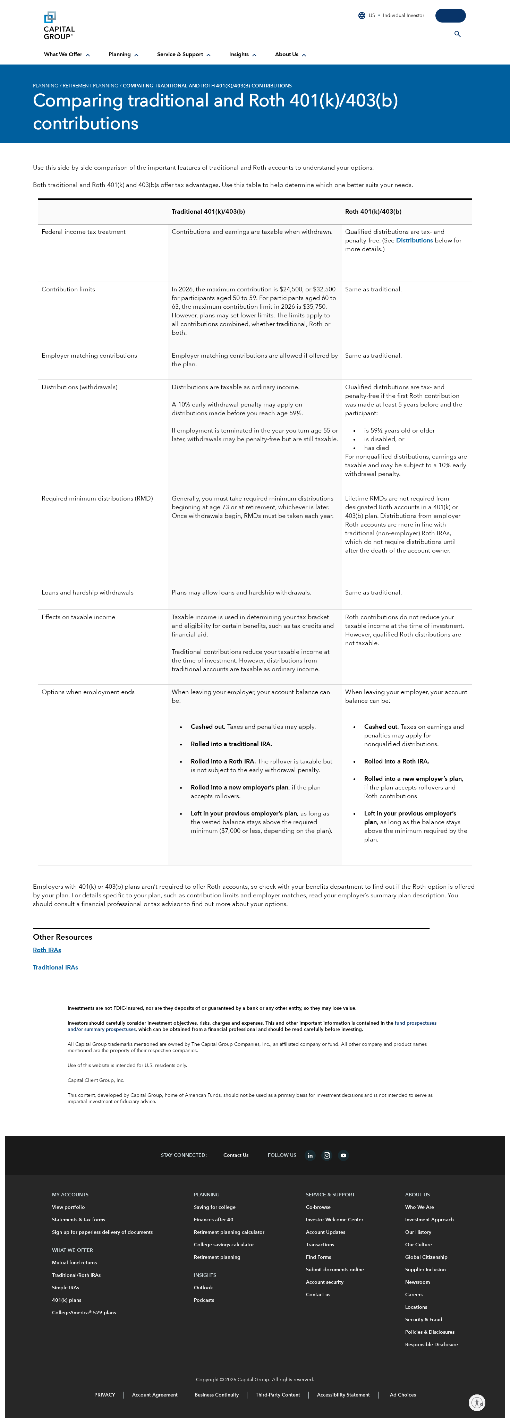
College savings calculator (224, 1244)
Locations (416, 1307)
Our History (418, 1232)
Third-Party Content (278, 1395)
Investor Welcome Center (334, 1220)
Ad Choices (402, 1395)
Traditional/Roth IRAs (76, 1275)
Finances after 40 (213, 1220)
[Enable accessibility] (477, 1402)
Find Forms (318, 1257)
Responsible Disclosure (431, 1344)
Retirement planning (217, 1257)
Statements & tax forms (78, 1220)
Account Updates (325, 1232)
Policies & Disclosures (429, 1332)
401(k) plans (66, 1300)
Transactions (320, 1244)
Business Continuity (217, 1395)
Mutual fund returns (74, 1263)
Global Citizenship (426, 1257)
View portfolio (68, 1207)
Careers (414, 1294)
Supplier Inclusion (425, 1269)
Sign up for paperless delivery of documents (102, 1232)
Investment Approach (429, 1220)
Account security (324, 1282)
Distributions (414, 241)
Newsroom (417, 1282)
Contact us (318, 1294)
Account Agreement (155, 1395)
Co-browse (318, 1207)
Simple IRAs (65, 1287)
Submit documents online (335, 1269)
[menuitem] (68, 55)
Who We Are (419, 1207)
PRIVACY (104, 1395)
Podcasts (204, 1300)
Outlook (203, 1287)
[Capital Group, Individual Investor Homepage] (96, 25)
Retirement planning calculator (229, 1232)
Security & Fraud (423, 1319)
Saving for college (215, 1207)
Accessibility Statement (343, 1395)
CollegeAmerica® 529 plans (84, 1312)
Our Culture (418, 1244)
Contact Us (235, 1155)
